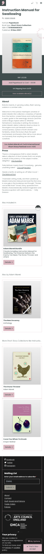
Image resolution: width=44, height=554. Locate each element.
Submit (9, 487)
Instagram (11, 466)
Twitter (9, 462)
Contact (7, 498)
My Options (35, 541)
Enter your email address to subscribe (20, 477)
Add (22, 82)
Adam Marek (10, 18)
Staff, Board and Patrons (14, 501)
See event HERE (22, 145)
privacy (8, 547)
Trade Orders (9, 504)
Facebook (10, 459)
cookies (17, 547)
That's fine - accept (33, 547)
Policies (7, 507)
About (7, 495)
